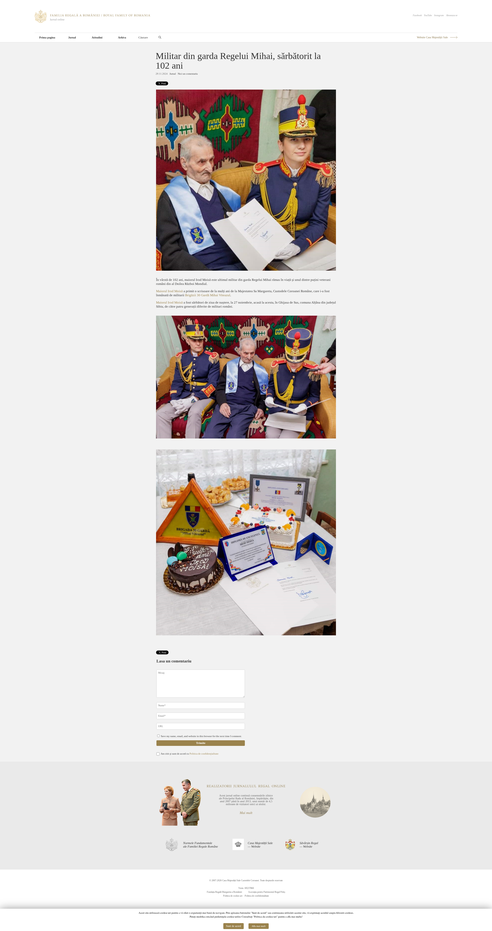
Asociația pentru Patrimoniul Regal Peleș (266, 892)
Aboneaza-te (451, 15)
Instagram (439, 15)
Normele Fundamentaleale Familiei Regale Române (200, 844)
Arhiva (122, 37)
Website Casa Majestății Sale (432, 37)
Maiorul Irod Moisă (169, 291)
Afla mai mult (259, 926)
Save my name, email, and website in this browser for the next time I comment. (201, 736)
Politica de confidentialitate (257, 895)
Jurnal (72, 37)
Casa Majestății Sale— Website (260, 844)
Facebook (417, 15)
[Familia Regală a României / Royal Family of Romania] (92, 22)
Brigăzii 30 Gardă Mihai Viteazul (207, 295)
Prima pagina (47, 37)
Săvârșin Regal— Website (309, 844)
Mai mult (246, 813)
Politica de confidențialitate (204, 753)
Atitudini (97, 37)
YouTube (428, 15)
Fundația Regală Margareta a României (224, 892)
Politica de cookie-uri (232, 895)
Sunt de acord (233, 926)
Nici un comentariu (188, 73)
